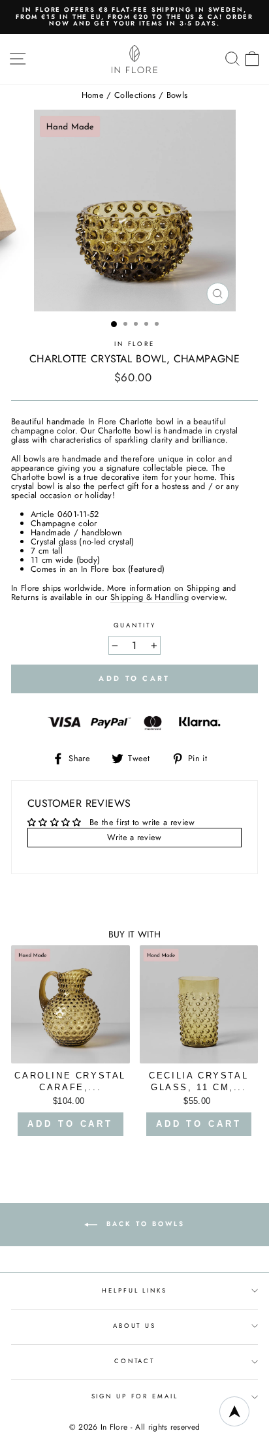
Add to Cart (70, 1124)
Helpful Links (134, 1290)
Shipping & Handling (149, 598)
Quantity (135, 625)
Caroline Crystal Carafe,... (70, 1081)
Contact (134, 1361)
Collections (135, 95)
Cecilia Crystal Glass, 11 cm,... (198, 1081)
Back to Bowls (144, 1224)
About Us (134, 1325)
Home (93, 95)
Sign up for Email (134, 1396)
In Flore (134, 344)
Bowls (177, 95)
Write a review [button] (134, 837)
